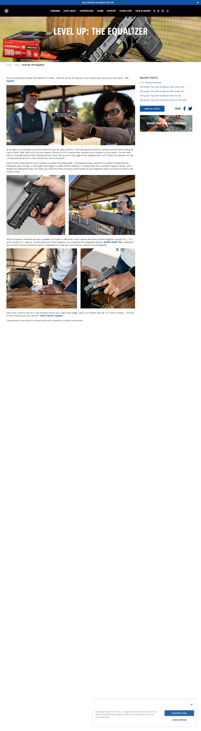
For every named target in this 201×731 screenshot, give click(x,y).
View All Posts (152, 108)
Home (9, 64)
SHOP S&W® (69, 10)
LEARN (100, 10)
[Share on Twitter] (190, 108)
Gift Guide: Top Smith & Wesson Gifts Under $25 (162, 91)
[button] (154, 11)
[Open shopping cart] (167, 11)
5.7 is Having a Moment (150, 82)
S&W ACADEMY (143, 10)
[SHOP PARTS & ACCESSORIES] (166, 131)
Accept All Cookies (179, 713)
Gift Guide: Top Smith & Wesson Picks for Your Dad (163, 100)
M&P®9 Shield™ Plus (113, 242)
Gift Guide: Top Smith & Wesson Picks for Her (160, 95)
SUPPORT (111, 10)
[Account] (162, 11)
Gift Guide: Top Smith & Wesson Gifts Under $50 (162, 87)
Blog (17, 64)
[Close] (192, 705)
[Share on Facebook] (184, 108)
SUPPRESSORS (87, 10)
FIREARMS (55, 10)
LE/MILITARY (125, 10)
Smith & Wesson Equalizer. (51, 315)
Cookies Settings (179, 719)
